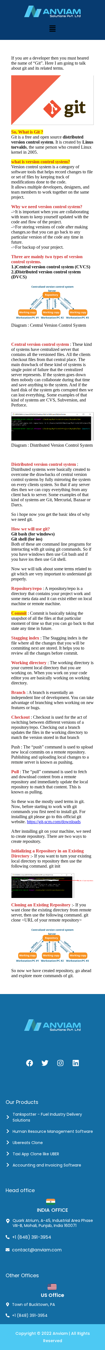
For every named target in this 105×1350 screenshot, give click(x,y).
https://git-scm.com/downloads (54, 821)
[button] (52, 28)
